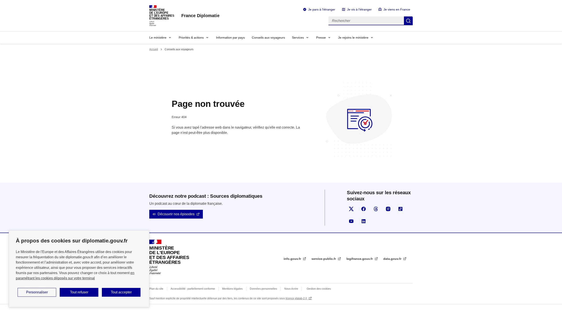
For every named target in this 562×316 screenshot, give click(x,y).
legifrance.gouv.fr (360, 258)
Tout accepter (121, 292)
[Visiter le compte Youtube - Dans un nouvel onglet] (351, 221)
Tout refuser (79, 292)
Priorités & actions (191, 37)
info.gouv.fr (293, 258)
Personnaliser (37, 292)
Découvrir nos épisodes (176, 214)
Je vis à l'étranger (359, 9)
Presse (321, 37)
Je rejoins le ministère (353, 37)
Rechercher (408, 20)
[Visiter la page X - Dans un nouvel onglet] (351, 209)
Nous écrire (291, 288)
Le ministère (157, 37)
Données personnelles (263, 288)
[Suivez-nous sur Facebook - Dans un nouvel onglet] (363, 209)
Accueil (153, 49)
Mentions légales (232, 288)
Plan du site (156, 288)
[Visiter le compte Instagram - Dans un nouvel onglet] (388, 209)
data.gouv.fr (392, 258)
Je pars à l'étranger (321, 9)
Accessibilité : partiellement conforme (193, 288)
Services (298, 37)
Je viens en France (397, 9)
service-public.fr (324, 258)
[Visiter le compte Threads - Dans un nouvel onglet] (375, 209)
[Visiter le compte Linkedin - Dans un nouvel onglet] (363, 221)
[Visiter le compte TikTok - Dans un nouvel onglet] (400, 209)
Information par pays (230, 37)
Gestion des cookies (319, 288)
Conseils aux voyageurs (268, 37)
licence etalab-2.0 (297, 298)
